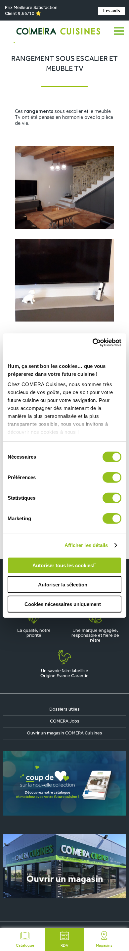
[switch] (112, 477)
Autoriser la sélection (62, 584)
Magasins (104, 946)
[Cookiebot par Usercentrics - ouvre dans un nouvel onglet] (92, 342)
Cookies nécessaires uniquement (62, 604)
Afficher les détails (86, 545)
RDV (64, 946)
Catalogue (25, 946)
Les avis (111, 11)
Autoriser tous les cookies (62, 565)
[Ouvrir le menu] (119, 31)
